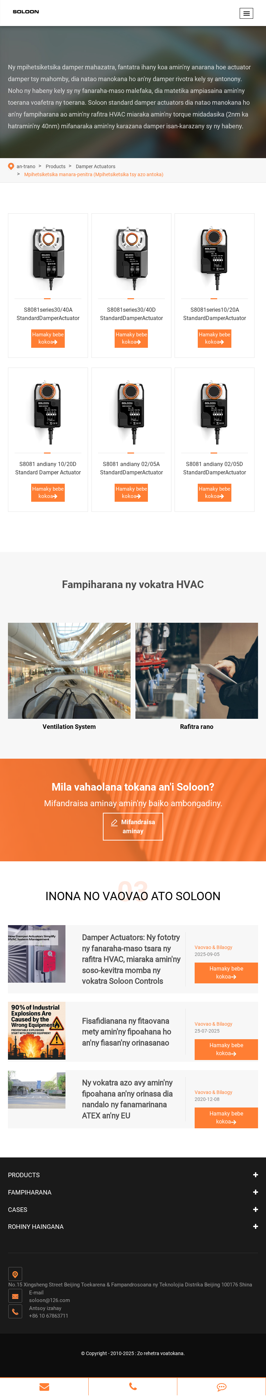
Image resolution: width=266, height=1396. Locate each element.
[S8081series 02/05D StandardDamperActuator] (214, 410)
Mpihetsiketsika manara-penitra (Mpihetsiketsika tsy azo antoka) (93, 174)
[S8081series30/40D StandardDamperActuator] (131, 256)
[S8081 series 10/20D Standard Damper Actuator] (48, 410)
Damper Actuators (95, 166)
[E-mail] (44, 1386)
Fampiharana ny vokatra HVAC (133, 584)
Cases (17, 1209)
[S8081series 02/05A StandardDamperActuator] (131, 410)
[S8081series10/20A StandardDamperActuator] (214, 256)
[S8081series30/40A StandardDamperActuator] (48, 256)
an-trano (26, 166)
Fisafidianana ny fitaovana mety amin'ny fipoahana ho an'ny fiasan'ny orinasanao (126, 1032)
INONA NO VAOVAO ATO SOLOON (133, 896)
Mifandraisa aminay (138, 826)
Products (55, 166)
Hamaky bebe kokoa (48, 338)
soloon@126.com (49, 1300)
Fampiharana (30, 1192)
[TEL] (133, 1386)
